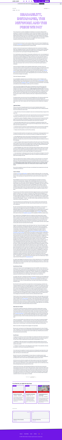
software (27, 395)
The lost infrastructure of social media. (43, 395)
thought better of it (29, 256)
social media (45, 396)
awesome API (20, 44)
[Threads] (29, 1)
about (43, 1)
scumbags (39, 211)
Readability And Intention (30, 394)
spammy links (33, 277)
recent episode (41, 80)
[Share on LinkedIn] (46, 8)
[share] (49, 8)
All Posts (35, 433)
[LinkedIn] (32, 1)
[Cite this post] (34, 376)
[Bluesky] (26, 1)
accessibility (15, 395)
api (32, 395)
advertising (19, 395)
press (39, 1)
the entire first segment (19, 313)
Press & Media (26, 433)
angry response (25, 298)
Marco (28, 82)
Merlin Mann (25, 173)
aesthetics (23, 395)
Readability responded (27, 212)
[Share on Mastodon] (45, 8)
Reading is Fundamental (17, 394)
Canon (31, 433)
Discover (21, 433)
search (42, 396)
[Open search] (47, 1)
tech (30, 395)
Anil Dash (15, 1)
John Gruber (19, 173)
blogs (40, 396)
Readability (24, 82)
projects (36, 1)
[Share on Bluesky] (44, 8)
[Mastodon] (24, 1)
